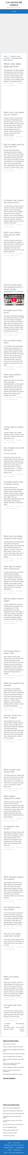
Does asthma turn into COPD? (20, 1029)
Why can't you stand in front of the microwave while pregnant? (11, 1064)
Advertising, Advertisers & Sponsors (14, 1145)
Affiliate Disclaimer (9, 1147)
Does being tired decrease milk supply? (13, 1074)
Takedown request (9, 83)
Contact (9, 1150)
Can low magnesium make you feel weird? (13, 1067)
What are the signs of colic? (10, 1132)
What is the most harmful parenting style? (13, 1113)
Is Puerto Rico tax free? (9, 1135)
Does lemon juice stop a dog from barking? (14, 1053)
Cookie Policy (17, 1150)
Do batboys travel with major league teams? (12, 1117)
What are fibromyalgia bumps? (10, 1130)
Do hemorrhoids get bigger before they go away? (13, 1050)
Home (5, 56)
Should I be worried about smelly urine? (13, 1110)
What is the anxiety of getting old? (11, 1108)
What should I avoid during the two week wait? (13, 1060)
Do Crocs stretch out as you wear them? (13, 1124)
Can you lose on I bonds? (9, 1044)
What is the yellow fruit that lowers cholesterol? (11, 1071)
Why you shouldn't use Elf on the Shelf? (13, 1046)
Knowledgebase (20, 1147)
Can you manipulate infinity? (10, 1127)
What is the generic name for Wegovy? (12, 1056)
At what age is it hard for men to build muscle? (12, 1121)
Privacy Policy (16, 1142)
